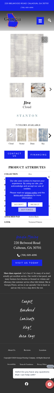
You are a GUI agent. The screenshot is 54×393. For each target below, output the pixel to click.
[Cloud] (11, 135)
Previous (4, 88)
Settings (27, 210)
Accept (19, 204)
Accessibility (11, 364)
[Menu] (40, 21)
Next (49, 88)
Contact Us (14, 154)
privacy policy (31, 192)
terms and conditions (23, 195)
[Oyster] (21, 135)
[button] (27, 263)
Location (42, 350)
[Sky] (43, 135)
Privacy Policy (42, 364)
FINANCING (39, 154)
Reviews (27, 350)
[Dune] (32, 135)
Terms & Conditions (26, 364)
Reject (35, 204)
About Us (11, 350)
